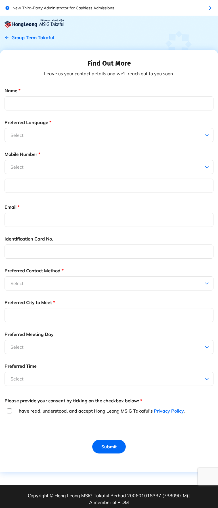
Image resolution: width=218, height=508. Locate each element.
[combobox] (11, 167)
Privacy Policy (169, 411)
